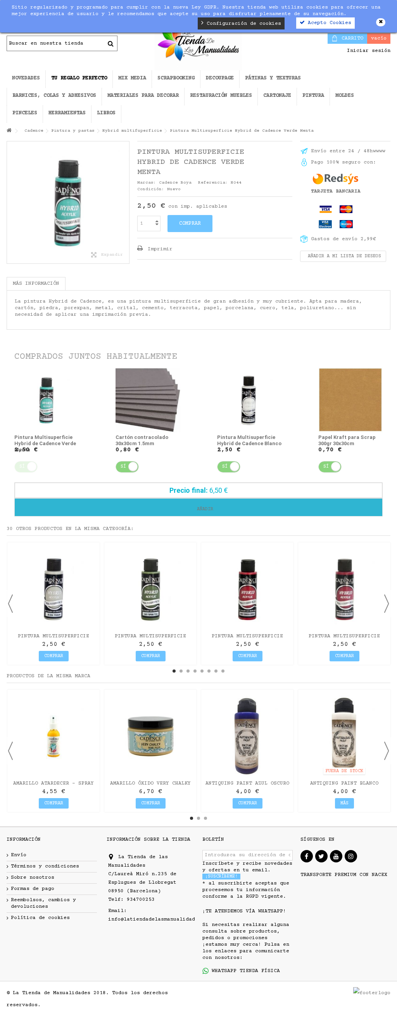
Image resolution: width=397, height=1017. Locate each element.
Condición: (150, 189)
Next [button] (387, 603)
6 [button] (209, 671)
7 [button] (215, 671)
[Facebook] (306, 856)
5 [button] (202, 671)
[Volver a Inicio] (9, 131)
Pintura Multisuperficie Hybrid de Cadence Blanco (249, 440)
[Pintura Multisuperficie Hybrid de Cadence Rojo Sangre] (344, 588)
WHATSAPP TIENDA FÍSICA (244, 971)
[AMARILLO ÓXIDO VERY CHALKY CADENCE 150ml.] (150, 735)
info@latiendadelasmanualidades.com (161, 919)
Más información (36, 283)
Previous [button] (10, 603)
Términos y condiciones (45, 866)
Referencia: (213, 182)
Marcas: (146, 182)
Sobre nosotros (32, 877)
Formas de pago (32, 888)
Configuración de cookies (242, 23)
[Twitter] (321, 856)
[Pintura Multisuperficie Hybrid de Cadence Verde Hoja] (150, 588)
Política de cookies (40, 918)
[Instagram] (351, 856)
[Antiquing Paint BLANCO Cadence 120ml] (344, 735)
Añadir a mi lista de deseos (343, 256)
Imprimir (159, 249)
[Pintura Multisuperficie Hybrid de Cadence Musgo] (53, 588)
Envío (18, 855)
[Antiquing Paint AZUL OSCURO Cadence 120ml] (247, 735)
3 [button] (188, 671)
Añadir (203, 509)
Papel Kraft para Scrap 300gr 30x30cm (347, 440)
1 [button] (174, 671)
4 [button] (195, 671)
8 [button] (222, 671)
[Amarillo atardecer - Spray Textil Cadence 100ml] (53, 735)
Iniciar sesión (367, 50)
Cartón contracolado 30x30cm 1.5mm (142, 440)
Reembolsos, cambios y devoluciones (43, 903)
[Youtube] (336, 856)
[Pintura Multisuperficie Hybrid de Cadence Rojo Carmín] (247, 588)
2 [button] (181, 671)
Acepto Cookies (328, 23)
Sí (123, 466)
